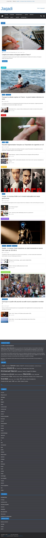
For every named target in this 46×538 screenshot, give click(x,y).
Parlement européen (5, 376)
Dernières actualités (5, 504)
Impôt (19, 52)
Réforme (34, 376)
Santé (11, 17)
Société (17, 17)
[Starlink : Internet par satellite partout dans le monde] (4, 266)
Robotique (4, 245)
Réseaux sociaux (39, 376)
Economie (12, 14)
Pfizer (10, 376)
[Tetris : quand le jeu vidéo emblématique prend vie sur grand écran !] (4, 213)
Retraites (17, 376)
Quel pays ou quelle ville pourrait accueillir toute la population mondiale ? (23, 302)
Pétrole (14, 376)
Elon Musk (31, 368)
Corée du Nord (4, 406)
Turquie (2, 480)
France (3, 142)
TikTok (15, 379)
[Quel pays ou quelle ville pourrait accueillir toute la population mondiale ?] (23, 285)
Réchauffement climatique (28, 376)
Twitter (17, 379)
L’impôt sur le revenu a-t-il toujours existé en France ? (16, 54)
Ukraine (24, 379)
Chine (2, 404)
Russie (21, 376)
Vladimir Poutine (24, 381)
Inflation (34, 371)
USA (13, 381)
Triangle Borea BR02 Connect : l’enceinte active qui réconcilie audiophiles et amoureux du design (26, 1)
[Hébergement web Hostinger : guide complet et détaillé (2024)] (4, 261)
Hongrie (2, 437)
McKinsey (32, 374)
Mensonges (37, 374)
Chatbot (17, 365)
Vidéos (2, 490)
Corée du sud (3, 409)
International (19, 14)
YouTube (2, 524)
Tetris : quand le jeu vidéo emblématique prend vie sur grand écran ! (21, 212)
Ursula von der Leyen (6, 381)
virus (19, 381)
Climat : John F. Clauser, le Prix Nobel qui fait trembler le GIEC (20, 313)
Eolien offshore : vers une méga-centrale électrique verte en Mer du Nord (22, 319)
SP (8, 200)
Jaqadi (7, 8)
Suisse (2, 473)
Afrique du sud (4, 394)
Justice (26, 14)
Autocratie (8, 365)
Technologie (23, 17)
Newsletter (3, 509)
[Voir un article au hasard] (43, 16)
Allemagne (3, 397)
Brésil (2, 399)
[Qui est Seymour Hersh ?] (4, 207)
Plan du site (3, 514)
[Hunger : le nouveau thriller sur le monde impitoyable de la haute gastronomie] (23, 180)
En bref (2, 421)
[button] (22, 14)
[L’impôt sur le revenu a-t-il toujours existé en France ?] (23, 38)
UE (21, 379)
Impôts (21, 52)
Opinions (2, 456)
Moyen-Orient (3, 454)
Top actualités (8, 94)
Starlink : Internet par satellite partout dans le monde (18, 265)
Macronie (27, 374)
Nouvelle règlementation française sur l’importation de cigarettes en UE (23, 144)
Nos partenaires (4, 511)
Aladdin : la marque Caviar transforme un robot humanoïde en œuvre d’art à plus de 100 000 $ (22, 249)
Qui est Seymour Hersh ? (13, 206)
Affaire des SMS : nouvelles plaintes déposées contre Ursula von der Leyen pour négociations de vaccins (26, 160)
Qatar (2, 461)
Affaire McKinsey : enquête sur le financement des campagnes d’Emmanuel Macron (24, 154)
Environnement (4, 299)
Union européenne (4, 485)
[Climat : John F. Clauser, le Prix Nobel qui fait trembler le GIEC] (4, 314)
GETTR (2, 529)
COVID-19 (10, 368)
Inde (2, 442)
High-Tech (3, 435)
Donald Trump (19, 368)
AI (1, 365)
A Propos (2, 499)
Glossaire (2, 506)
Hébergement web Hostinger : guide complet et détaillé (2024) (20, 260)
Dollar (15, 368)
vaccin (16, 381)
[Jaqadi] (2, 16)
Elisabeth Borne (26, 368)
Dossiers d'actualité (4, 416)
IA (31, 371)
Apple (3, 365)
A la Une (2, 392)
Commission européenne (29, 365)
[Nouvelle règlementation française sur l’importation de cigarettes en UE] (23, 129)
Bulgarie (2, 402)
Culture (6, 14)
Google (28, 371)
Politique (6, 17)
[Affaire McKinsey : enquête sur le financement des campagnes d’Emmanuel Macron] (4, 155)
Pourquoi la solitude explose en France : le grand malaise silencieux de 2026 (23, 98)
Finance (2, 428)
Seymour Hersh (11, 379)
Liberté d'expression (19, 374)
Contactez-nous (4, 502)
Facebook (20, 371)
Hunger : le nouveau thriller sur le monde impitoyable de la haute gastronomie (21, 197)
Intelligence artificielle (7, 374)
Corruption (3, 368)
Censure (12, 365)
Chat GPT (22, 365)
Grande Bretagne (4, 433)
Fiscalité (16, 52)
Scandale (4, 379)
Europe (2, 425)
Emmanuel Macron (9, 371)
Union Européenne (31, 379)
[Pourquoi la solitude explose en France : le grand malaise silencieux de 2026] (23, 81)
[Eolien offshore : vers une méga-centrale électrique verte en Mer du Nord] (4, 320)
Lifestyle (31, 14)
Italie (2, 447)
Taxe (23, 52)
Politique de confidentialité (6, 516)
